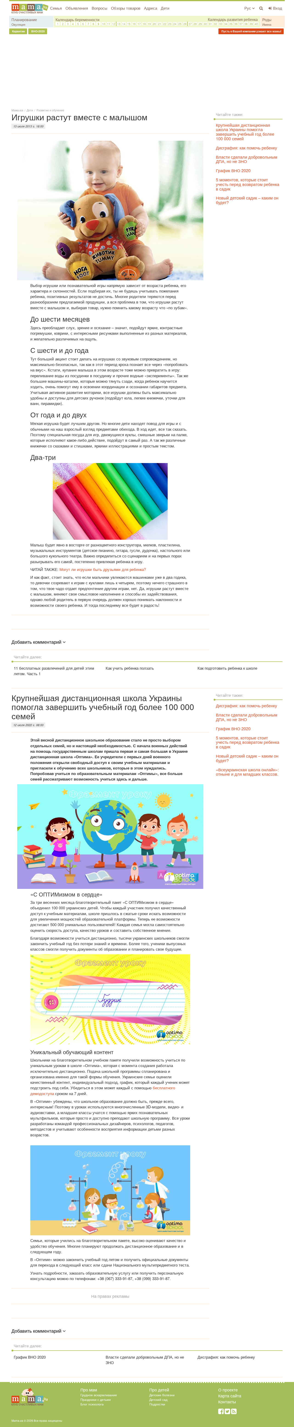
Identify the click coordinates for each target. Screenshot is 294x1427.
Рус (248, 8)
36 (235, 23)
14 (123, 23)
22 (164, 23)
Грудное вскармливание (98, 1395)
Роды (266, 19)
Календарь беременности (77, 19)
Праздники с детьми (95, 1399)
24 (174, 23)
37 (241, 23)
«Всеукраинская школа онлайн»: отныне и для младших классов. (247, 772)
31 (210, 23)
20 (154, 23)
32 (215, 23)
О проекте (228, 1390)
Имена (266, 24)
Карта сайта (229, 1396)
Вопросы (99, 8)
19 (149, 23)
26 (185, 23)
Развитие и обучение (50, 110)
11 (108, 23)
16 (134, 23)
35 (230, 23)
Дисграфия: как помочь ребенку (246, 148)
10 (103, 23)
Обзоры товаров (125, 8)
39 (251, 23)
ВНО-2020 (38, 31)
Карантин (18, 31)
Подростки (157, 1404)
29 (200, 23)
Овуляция (18, 24)
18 (144, 23)
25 (179, 23)
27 (190, 23)
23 (169, 23)
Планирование (24, 19)
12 (113, 23)
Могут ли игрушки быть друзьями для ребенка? (102, 569)
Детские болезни (162, 1395)
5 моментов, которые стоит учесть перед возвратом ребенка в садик (247, 184)
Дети (165, 8)
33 (220, 23)
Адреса (150, 8)
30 (205, 23)
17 (139, 23)
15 (128, 23)
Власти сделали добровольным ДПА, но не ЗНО (246, 159)
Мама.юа (17, 110)
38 (246, 23)
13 (118, 23)
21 (159, 23)
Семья (56, 8)
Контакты (227, 1402)
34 (225, 23)
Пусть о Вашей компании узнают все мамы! (251, 31)
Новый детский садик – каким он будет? (247, 200)
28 (195, 23)
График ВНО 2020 (233, 170)
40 (256, 23)
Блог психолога (92, 1404)
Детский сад (158, 1399)
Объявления (76, 8)
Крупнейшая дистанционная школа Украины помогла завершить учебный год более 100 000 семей (245, 131)
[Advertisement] (147, 71)
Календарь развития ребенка (233, 19)
